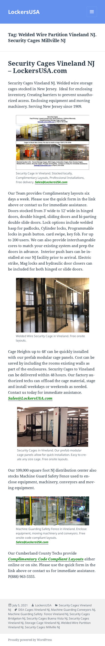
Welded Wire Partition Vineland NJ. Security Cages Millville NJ (49, 625)
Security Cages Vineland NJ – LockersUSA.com (51, 67)
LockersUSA (24, 11)
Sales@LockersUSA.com (51, 182)
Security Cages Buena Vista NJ (47, 618)
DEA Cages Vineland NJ (34, 610)
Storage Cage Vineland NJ (42, 623)
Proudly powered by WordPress (30, 640)
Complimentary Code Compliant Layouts (46, 558)
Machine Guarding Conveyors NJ (73, 610)
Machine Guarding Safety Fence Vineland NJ (38, 614)
